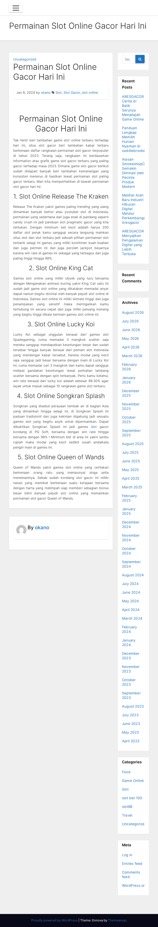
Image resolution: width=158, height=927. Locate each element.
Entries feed (132, 864)
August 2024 (133, 575)
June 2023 (131, 724)
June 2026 (131, 330)
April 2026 (130, 347)
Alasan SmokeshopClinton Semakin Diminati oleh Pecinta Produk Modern (137, 173)
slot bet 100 (132, 798)
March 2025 (132, 487)
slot (94, 427)
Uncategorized (24, 59)
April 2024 (130, 610)
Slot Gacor (72, 92)
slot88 (127, 807)
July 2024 (130, 584)
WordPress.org (134, 885)
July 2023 (130, 715)
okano (46, 92)
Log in (127, 855)
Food (126, 772)
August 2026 (133, 312)
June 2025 (131, 461)
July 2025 (130, 452)
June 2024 (131, 592)
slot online (90, 92)
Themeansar (117, 920)
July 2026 (130, 321)
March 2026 (132, 356)
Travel (127, 815)
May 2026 (130, 338)
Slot (59, 92)
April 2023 (130, 741)
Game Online (133, 781)
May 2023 (130, 732)
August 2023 (133, 706)
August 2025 (133, 444)
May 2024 (130, 601)
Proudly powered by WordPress (54, 920)
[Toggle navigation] (16, 8)
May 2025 (130, 470)
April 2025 (130, 478)
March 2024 (132, 618)
